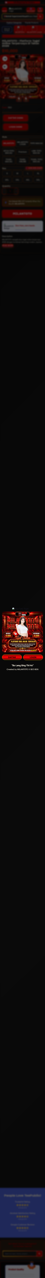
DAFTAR (12, 657)
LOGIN (33, 657)
